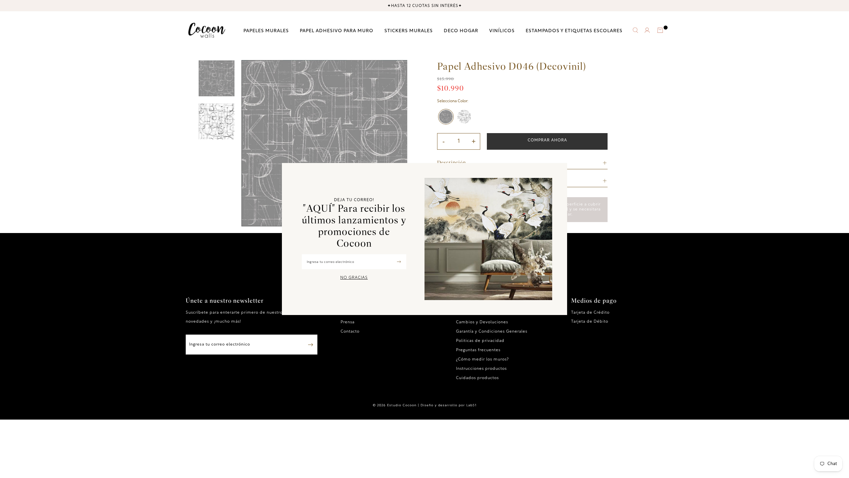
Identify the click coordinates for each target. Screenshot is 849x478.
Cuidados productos (477, 378)
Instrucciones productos (481, 369)
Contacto (350, 332)
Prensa (348, 322)
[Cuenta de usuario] (647, 31)
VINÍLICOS (502, 30)
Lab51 (471, 405)
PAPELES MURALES (266, 30)
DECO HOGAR (461, 30)
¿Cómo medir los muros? (482, 359)
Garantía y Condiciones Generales (491, 332)
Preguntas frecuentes (478, 350)
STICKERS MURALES (408, 30)
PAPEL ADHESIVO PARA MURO (336, 30)
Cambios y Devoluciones (482, 322)
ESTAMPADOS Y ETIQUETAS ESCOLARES (574, 30)
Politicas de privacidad (480, 341)
